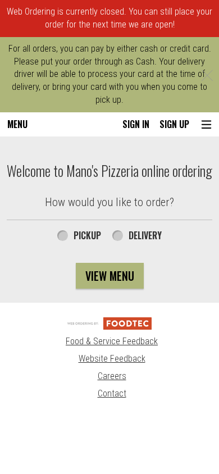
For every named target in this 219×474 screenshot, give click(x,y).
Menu (17, 124)
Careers (112, 376)
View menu (109, 275)
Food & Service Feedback (112, 341)
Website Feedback (112, 358)
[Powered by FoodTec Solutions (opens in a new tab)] (109, 322)
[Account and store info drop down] (206, 124)
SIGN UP (174, 124)
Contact (112, 393)
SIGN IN (135, 124)
